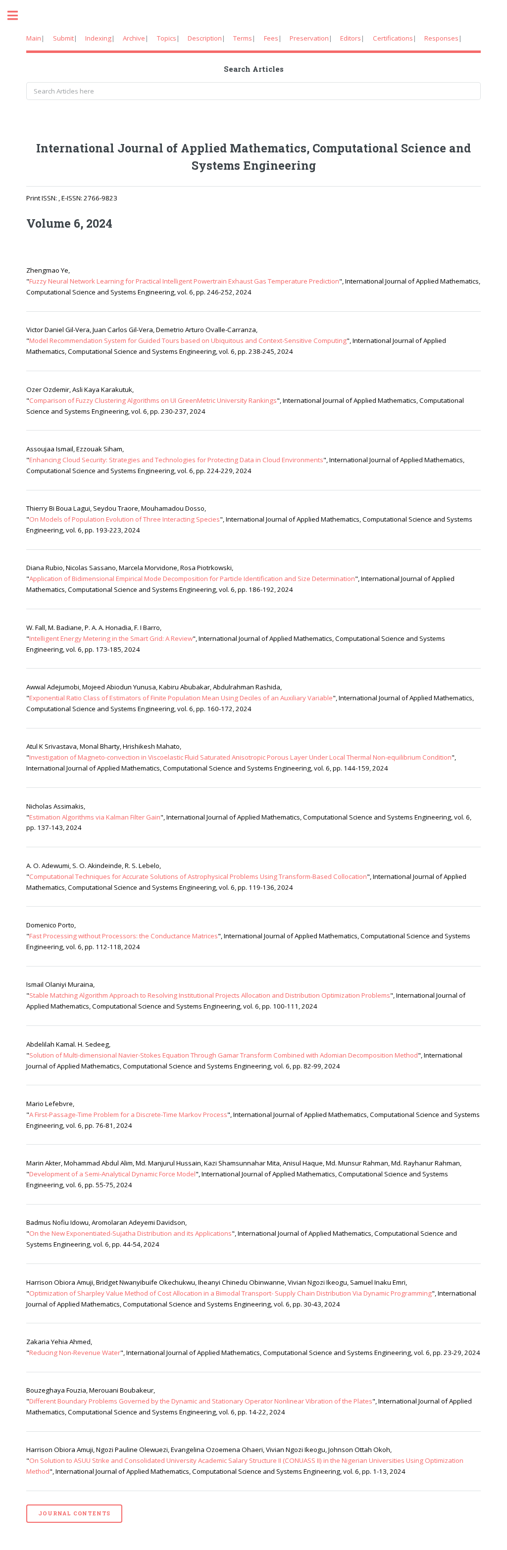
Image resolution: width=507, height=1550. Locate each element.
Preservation (309, 38)
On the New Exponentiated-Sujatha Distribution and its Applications (130, 1233)
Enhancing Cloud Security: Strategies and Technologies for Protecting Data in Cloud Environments (176, 459)
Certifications (393, 38)
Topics (166, 38)
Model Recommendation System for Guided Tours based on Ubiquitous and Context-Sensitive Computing (188, 340)
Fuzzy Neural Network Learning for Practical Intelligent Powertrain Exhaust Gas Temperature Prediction (184, 281)
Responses (441, 38)
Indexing (98, 38)
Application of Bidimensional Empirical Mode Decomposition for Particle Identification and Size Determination (192, 578)
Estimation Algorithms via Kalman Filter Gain (94, 817)
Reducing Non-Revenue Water (74, 1352)
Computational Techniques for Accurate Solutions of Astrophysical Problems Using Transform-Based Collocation (198, 876)
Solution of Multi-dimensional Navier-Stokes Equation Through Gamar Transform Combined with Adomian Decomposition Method (223, 1055)
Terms (242, 38)
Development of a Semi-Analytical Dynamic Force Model (112, 1173)
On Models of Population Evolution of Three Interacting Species (124, 519)
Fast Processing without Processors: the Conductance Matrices (123, 935)
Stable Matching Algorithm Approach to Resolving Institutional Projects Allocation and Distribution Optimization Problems (209, 995)
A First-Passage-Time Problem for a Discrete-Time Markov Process (128, 1114)
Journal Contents (74, 1513)
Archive (134, 38)
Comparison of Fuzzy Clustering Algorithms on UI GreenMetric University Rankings (153, 400)
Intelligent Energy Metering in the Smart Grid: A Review (111, 638)
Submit (63, 38)
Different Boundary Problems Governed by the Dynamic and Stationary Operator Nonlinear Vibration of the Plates (200, 1401)
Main (33, 38)
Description (205, 38)
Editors (350, 38)
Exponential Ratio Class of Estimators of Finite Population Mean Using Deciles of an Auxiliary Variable (181, 697)
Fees (271, 38)
